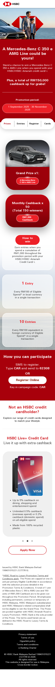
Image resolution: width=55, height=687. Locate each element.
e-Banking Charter (27, 648)
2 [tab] (27, 541)
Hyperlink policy (27, 641)
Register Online (27, 380)
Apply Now (27, 550)
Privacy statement (27, 634)
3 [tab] (32, 541)
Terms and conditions (27, 644)
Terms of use (27, 638)
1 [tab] (22, 541)
